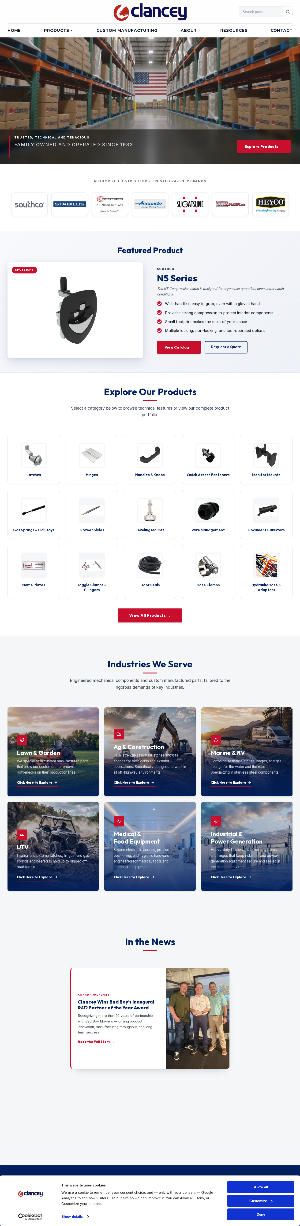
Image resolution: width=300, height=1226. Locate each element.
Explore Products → (263, 146)
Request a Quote (226, 347)
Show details (72, 1217)
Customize (258, 1201)
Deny (261, 1214)
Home (14, 30)
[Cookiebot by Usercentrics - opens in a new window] (30, 1216)
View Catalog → (179, 347)
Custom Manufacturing (127, 30)
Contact (281, 30)
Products (56, 30)
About (189, 30)
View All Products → (150, 615)
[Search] (287, 12)
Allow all (261, 1187)
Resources (234, 30)
